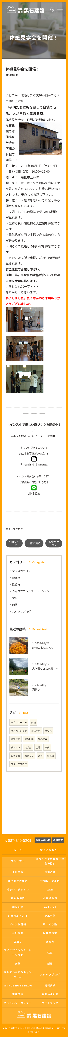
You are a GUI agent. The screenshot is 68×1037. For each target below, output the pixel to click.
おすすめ (15, 755)
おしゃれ (35, 730)
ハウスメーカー (19, 722)
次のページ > (54, 543)
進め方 (16, 584)
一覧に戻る (34, 543)
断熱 (15, 605)
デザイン (15, 747)
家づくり (29, 755)
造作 (40, 755)
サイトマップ (50, 1003)
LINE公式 (34, 493)
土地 (38, 747)
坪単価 (50, 755)
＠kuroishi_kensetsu (34, 464)
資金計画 (29, 739)
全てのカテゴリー (22, 571)
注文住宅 (15, 739)
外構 (33, 722)
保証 (15, 598)
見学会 (28, 747)
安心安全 (42, 739)
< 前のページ (14, 543)
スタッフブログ (14, 529)
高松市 (48, 730)
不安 (47, 747)
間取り (16, 577)
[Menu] (60, 9)
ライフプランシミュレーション (30, 591)
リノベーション (19, 730)
